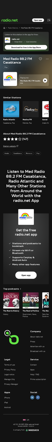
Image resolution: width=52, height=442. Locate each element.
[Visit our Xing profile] (38, 397)
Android (7, 407)
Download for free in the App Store (26, 47)
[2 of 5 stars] (9, 139)
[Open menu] (48, 20)
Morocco (29, 153)
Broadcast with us (37, 351)
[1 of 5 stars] (5, 139)
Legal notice (9, 375)
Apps (32, 370)
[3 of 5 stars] (12, 139)
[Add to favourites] (40, 59)
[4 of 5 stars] (16, 139)
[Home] (4, 28)
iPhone (7, 398)
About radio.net (36, 337)
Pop (6, 67)
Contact (33, 365)
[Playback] (45, 80)
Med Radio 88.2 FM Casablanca (30, 82)
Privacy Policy (9, 370)
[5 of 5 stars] (20, 139)
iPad (6, 403)
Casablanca (17, 153)
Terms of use (9, 365)
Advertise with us (37, 346)
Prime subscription (38, 379)
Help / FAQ (34, 375)
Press (32, 342)
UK (27, 420)
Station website (9, 146)
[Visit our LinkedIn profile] (32, 397)
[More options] (47, 59)
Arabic (7, 153)
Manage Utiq (9, 379)
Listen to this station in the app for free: (21, 35)
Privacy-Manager (11, 384)
